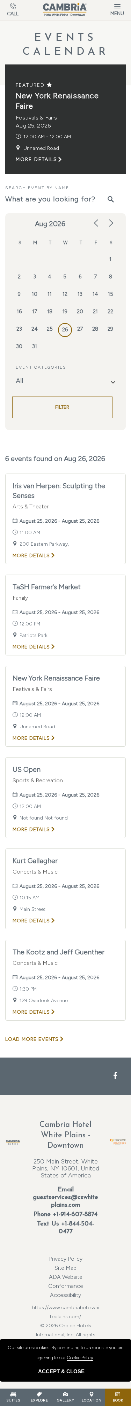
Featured (31, 85)
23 (19, 329)
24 (34, 329)
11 (50, 294)
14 (95, 294)
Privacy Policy (65, 1258)
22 (110, 311)
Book (118, 1400)
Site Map (65, 1268)
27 (80, 329)
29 (110, 329)
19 (65, 311)
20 (80, 311)
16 (19, 311)
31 (34, 346)
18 (49, 311)
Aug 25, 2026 (33, 125)
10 (34, 294)
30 (19, 346)
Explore (39, 1400)
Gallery (65, 1400)
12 (65, 294)
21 (95, 311)
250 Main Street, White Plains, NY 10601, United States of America (65, 1168)
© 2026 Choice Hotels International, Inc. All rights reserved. (65, 1326)
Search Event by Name (37, 187)
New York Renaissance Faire (57, 101)
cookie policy (80, 1357)
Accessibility (65, 1295)
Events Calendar (65, 45)
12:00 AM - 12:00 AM (47, 137)
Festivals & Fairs (36, 117)
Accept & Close (61, 1371)
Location (92, 1400)
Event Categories (41, 367)
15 (110, 294)
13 (80, 294)
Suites (13, 1400)
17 (34, 311)
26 (65, 329)
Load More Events (32, 1039)
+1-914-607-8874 (75, 1215)
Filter (62, 407)
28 (95, 329)
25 (50, 329)
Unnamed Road (41, 148)
